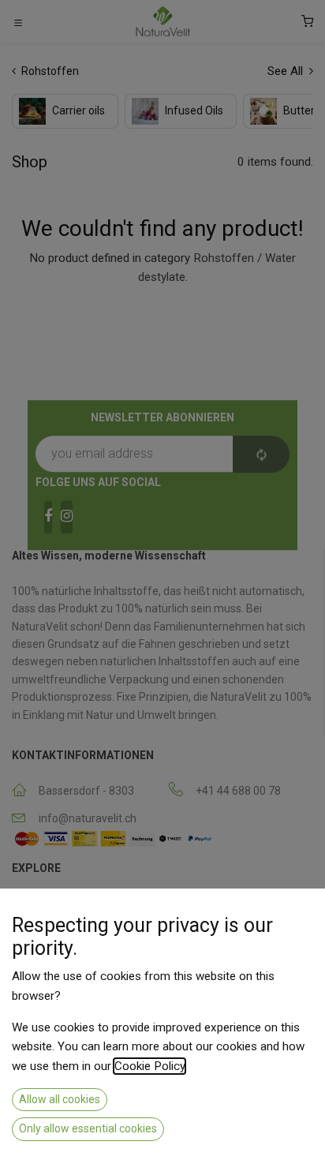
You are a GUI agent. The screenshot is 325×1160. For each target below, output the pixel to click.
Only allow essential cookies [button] (88, 1128)
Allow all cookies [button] (59, 1099)
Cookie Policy (149, 1066)
